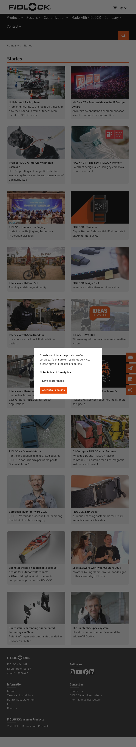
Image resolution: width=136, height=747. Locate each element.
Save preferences (53, 381)
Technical (49, 372)
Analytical (65, 372)
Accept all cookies (53, 390)
